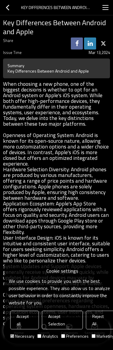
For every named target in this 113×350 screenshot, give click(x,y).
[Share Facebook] (77, 43)
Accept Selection (56, 320)
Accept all (23, 320)
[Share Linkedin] (90, 43)
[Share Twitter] (103, 43)
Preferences (77, 336)
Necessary (24, 336)
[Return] (7, 7)
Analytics (50, 336)
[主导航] (105, 7)
